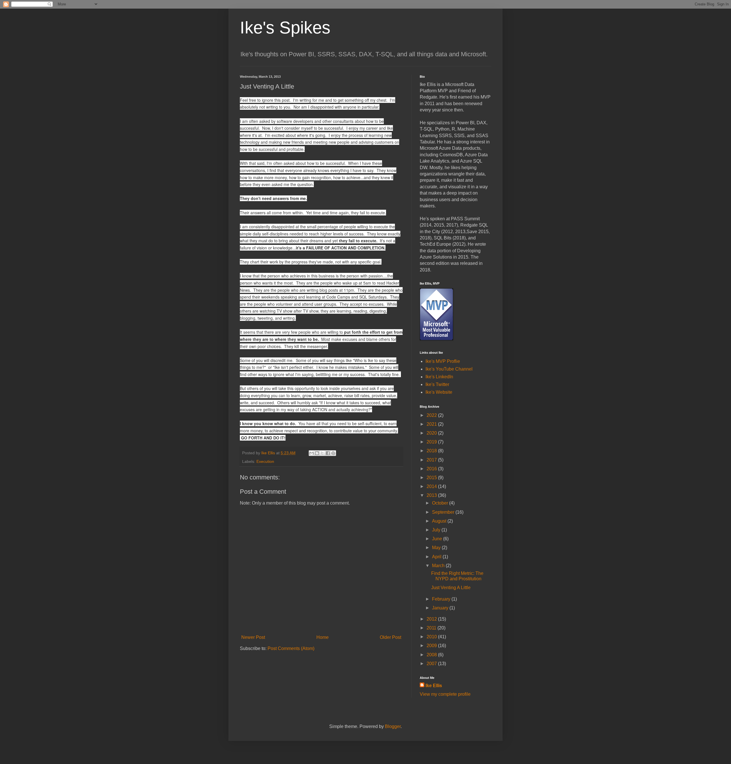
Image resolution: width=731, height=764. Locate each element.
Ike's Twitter (437, 384)
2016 (432, 468)
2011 (432, 627)
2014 (432, 486)
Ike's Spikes (285, 27)
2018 (432, 450)
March (439, 565)
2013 (432, 495)
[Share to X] (322, 453)
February (441, 599)
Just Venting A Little (451, 587)
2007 (432, 663)
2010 (432, 636)
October (440, 503)
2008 (432, 654)
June (437, 538)
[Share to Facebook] (328, 453)
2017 (432, 459)
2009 (432, 645)
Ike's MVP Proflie (442, 361)
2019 (432, 441)
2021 (432, 424)
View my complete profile (445, 694)
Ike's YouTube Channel (449, 369)
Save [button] (472, 231)
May (437, 547)
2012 (432, 619)
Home (322, 637)
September (443, 512)
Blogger (393, 726)
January (440, 607)
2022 (432, 415)
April (437, 556)
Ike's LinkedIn (439, 376)
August (439, 521)
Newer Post (253, 637)
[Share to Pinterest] (333, 453)
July (436, 529)
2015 (432, 477)
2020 (432, 433)
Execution (265, 461)
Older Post (390, 637)
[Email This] (311, 453)
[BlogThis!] (317, 453)
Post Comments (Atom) (291, 648)
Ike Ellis (433, 685)
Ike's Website (438, 392)
